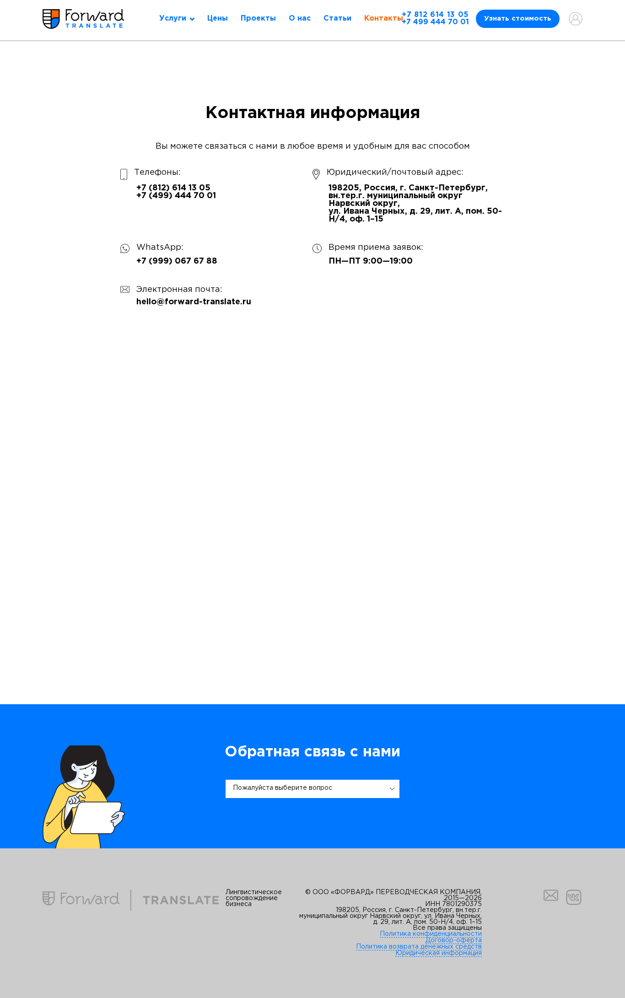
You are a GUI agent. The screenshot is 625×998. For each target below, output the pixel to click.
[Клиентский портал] (575, 19)
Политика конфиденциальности (431, 934)
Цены (217, 18)
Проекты (258, 18)
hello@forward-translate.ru (193, 302)
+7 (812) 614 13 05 (173, 188)
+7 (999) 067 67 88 (176, 261)
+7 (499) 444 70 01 (176, 196)
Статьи (337, 18)
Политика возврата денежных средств (419, 946)
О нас (300, 18)
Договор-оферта (454, 940)
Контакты (383, 18)
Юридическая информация (438, 953)
